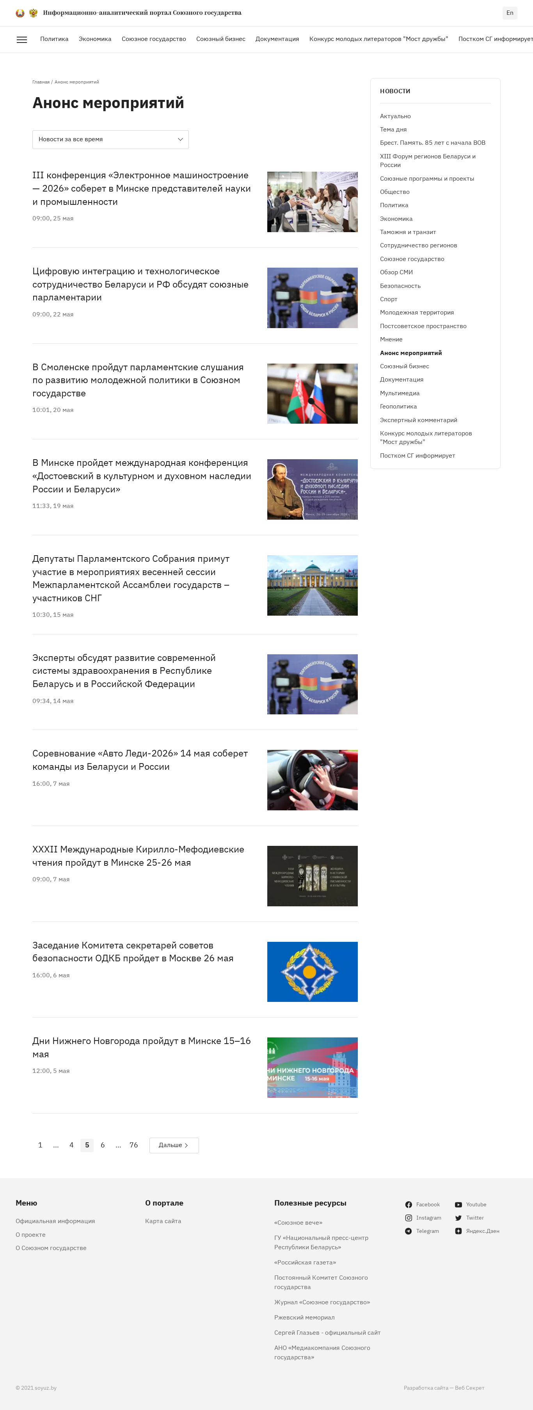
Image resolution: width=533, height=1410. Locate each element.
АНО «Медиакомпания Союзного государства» (322, 1352)
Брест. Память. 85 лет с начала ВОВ (432, 142)
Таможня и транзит (408, 231)
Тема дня (393, 128)
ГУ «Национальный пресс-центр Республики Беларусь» (321, 1242)
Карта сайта (163, 1220)
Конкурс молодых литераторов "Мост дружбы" (378, 38)
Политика (54, 38)
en (509, 12)
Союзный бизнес (220, 38)
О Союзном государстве (51, 1247)
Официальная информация (55, 1220)
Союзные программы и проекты (427, 178)
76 (134, 1144)
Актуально (395, 115)
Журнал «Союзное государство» (322, 1301)
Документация (277, 38)
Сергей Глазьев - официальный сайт (327, 1332)
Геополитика (398, 405)
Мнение (391, 338)
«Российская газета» (305, 1261)
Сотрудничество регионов (418, 245)
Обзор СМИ (396, 271)
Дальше (170, 1144)
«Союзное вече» (298, 1222)
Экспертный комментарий (418, 419)
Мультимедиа (400, 392)
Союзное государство (154, 38)
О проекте (31, 1234)
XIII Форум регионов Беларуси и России (428, 160)
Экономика (95, 38)
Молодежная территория (417, 312)
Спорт (389, 298)
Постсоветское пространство (423, 325)
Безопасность (400, 285)
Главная (41, 81)
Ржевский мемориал (304, 1316)
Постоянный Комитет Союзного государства (321, 1282)
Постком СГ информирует (417, 455)
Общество (395, 191)
